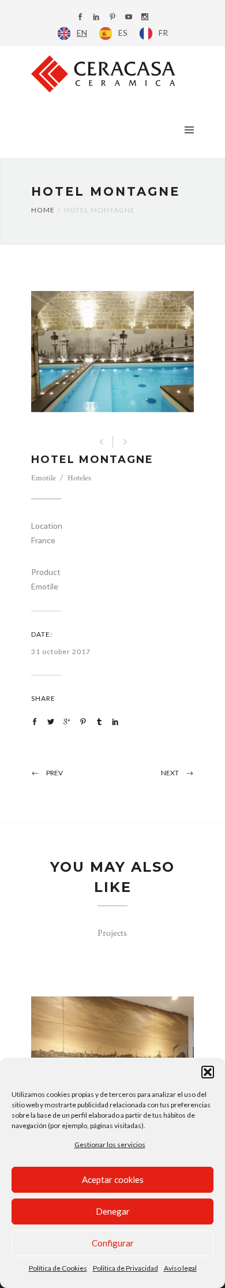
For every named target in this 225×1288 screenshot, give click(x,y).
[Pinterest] (112, 17)
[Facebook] (80, 17)
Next (170, 772)
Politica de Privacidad (125, 1268)
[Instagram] (144, 17)
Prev (54, 772)
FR (163, 33)
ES (122, 33)
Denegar (113, 1211)
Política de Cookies (58, 1268)
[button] (207, 1072)
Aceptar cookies (113, 1179)
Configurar (113, 1243)
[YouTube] (128, 17)
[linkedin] (96, 17)
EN (82, 33)
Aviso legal (180, 1268)
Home (43, 210)
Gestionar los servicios (109, 1144)
